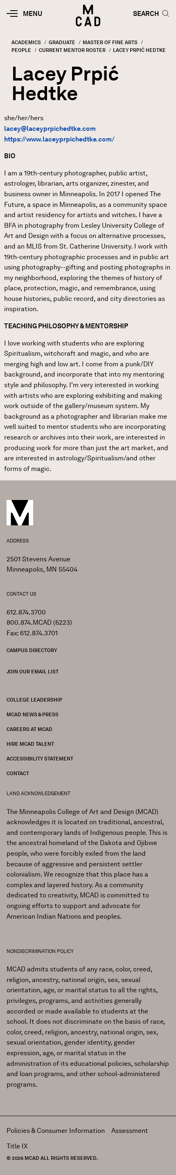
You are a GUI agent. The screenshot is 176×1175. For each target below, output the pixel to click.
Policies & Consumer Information (56, 1131)
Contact (18, 773)
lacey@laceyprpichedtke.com (50, 128)
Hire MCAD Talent (30, 744)
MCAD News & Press (33, 714)
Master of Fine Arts (110, 42)
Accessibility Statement (40, 759)
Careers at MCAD (29, 729)
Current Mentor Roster (72, 50)
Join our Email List (33, 671)
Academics (26, 42)
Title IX (17, 1146)
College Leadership (34, 700)
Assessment (129, 1131)
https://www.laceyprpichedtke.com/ (59, 139)
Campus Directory (32, 650)
